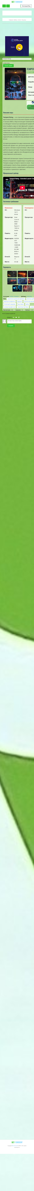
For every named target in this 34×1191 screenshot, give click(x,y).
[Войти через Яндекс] (19, 317)
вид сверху (21, 304)
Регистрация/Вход (26, 6)
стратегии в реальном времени (16, 298)
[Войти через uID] (13, 317)
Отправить (11, 325)
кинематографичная (9, 307)
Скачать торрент (8, 65)
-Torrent (17, 1)
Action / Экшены (22, 20)
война (27, 304)
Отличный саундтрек (10, 304)
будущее (19, 301)
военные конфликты (9, 301)
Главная (11, 20)
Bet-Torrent (14, 1145)
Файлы (15, 20)
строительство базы (22, 307)
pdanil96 (29, 296)
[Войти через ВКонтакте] (16, 317)
